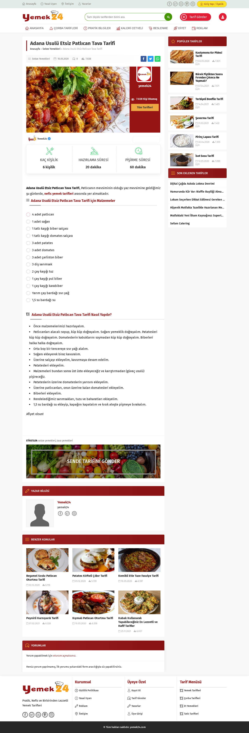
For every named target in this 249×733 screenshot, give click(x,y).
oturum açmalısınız (64, 655)
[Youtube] (181, 4)
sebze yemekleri (47, 440)
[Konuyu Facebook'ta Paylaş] (143, 59)
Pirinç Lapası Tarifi (207, 137)
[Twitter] (175, 4)
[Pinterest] (187, 4)
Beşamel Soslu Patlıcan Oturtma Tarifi (41, 577)
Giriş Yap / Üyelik (214, 4)
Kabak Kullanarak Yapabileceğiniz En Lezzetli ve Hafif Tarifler (138, 622)
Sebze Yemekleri (51, 49)
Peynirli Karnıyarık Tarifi (42, 618)
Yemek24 (42, 138)
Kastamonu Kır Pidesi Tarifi (209, 54)
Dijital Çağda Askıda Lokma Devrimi (192, 183)
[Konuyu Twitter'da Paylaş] (150, 59)
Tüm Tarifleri (145, 107)
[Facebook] (169, 4)
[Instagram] (192, 4)
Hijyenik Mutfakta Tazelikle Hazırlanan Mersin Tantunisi (197, 207)
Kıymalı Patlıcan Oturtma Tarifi (92, 618)
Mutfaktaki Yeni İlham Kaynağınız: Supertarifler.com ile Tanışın (197, 215)
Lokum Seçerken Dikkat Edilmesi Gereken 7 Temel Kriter (197, 199)
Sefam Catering (180, 223)
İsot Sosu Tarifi (205, 156)
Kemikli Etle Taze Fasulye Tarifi (138, 576)
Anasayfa (35, 49)
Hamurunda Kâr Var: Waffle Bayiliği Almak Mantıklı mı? (197, 191)
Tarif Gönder (198, 17)
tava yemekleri (65, 440)
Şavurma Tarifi (205, 118)
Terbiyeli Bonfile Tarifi (209, 99)
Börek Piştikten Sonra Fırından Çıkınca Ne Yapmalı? (209, 78)
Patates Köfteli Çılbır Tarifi (89, 576)
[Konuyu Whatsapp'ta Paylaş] (157, 59)
